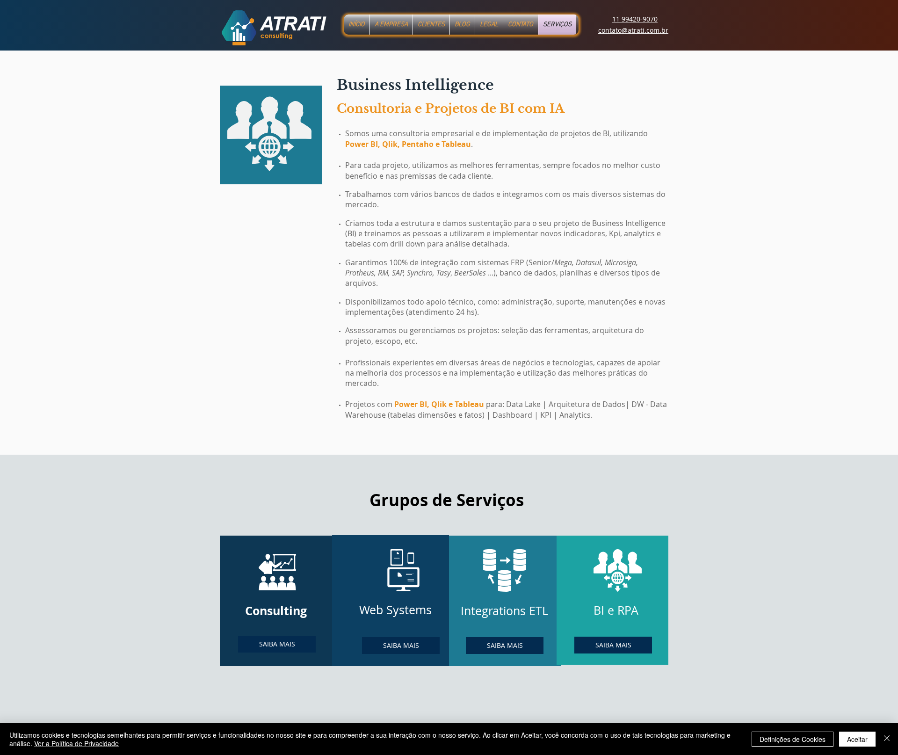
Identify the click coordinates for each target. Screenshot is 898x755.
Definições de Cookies (793, 739)
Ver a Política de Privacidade (76, 743)
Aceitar (857, 739)
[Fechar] (886, 739)
